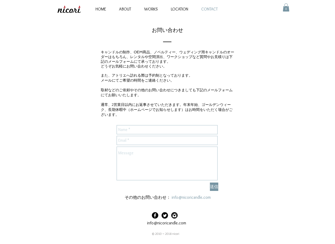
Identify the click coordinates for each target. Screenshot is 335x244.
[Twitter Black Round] (164, 215)
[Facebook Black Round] (155, 215)
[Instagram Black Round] (174, 215)
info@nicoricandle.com (191, 197)
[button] (286, 7)
